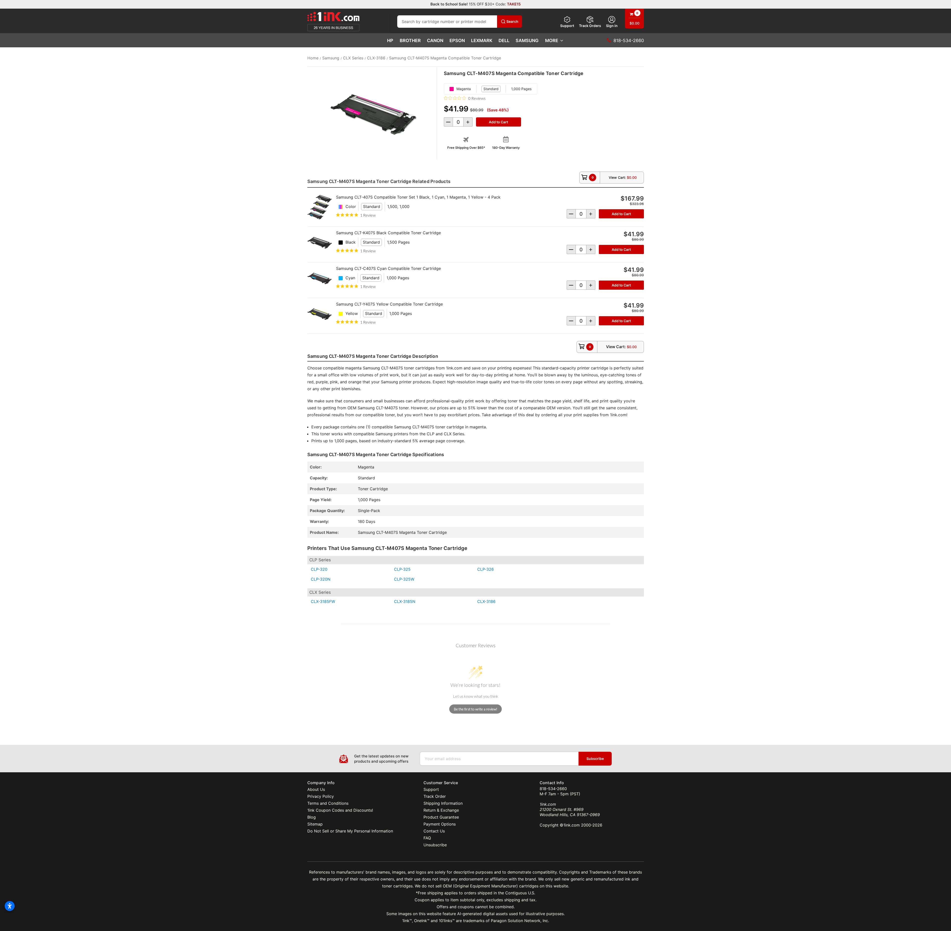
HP (390, 40)
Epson (457, 40)
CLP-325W (404, 579)
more (551, 40)
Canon (435, 40)
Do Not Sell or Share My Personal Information (350, 830)
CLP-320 (319, 569)
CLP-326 (485, 569)
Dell (504, 40)
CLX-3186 (486, 601)
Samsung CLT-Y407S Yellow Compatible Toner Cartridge (389, 304)
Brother (410, 40)
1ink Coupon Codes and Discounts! (340, 810)
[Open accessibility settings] (10, 906)
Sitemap (315, 824)
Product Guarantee (441, 817)
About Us (316, 789)
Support (567, 26)
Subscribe (595, 758)
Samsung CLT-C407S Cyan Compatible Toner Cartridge (388, 268)
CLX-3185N (404, 601)
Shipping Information (443, 803)
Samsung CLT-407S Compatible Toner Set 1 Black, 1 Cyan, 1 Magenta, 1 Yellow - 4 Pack (418, 197)
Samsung (527, 40)
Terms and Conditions (327, 803)
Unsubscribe (435, 844)
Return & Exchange (441, 810)
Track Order (434, 796)
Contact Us (434, 830)
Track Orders (590, 26)
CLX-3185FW (323, 601)
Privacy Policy (320, 796)
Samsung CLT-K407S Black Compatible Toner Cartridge (388, 232)
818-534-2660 (553, 788)
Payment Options (439, 824)
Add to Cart (621, 214)
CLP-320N (320, 579)
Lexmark (481, 40)
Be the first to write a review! (475, 709)
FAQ (427, 837)
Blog (311, 817)
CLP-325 (402, 569)
